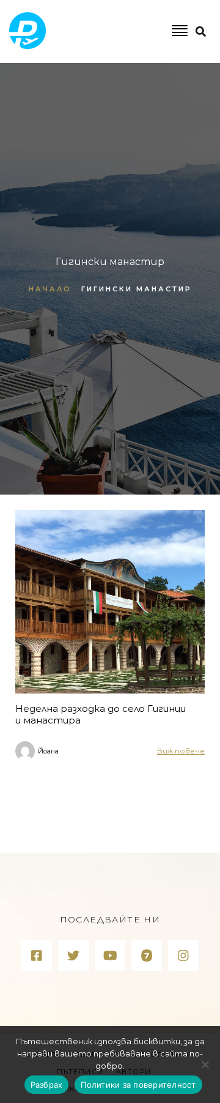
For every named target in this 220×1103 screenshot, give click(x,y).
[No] (205, 1064)
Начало (50, 289)
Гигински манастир (136, 289)
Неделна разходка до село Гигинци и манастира (100, 714)
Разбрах (47, 1085)
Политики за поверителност (138, 1085)
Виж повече (181, 750)
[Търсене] (169, 82)
